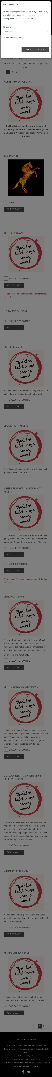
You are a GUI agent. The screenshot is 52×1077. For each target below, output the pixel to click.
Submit (42, 50)
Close (28, 50)
